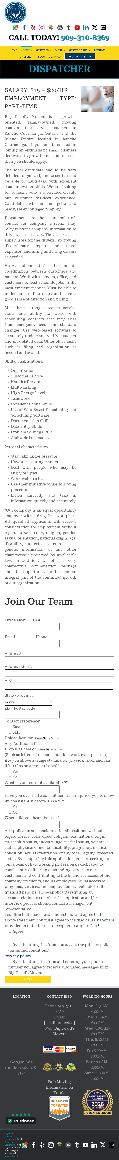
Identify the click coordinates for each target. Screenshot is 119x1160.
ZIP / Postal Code (20, 708)
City (8, 679)
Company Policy (13, 1139)
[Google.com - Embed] (21, 1026)
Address (13, 654)
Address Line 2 (18, 666)
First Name (15, 620)
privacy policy (18, 956)
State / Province (19, 695)
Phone (42, 637)
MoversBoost (11, 1156)
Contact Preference (22, 721)
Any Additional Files (23, 743)
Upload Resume (19, 738)
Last (36, 620)
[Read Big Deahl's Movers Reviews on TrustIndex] (21, 1121)
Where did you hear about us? (32, 818)
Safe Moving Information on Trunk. (59, 1087)
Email (10, 637)
